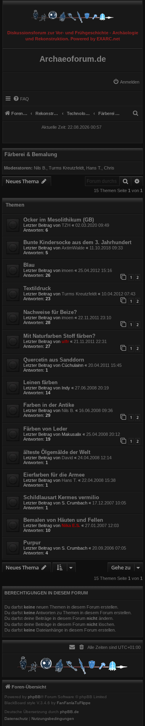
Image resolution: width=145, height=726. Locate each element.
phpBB (34, 697)
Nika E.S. (71, 525)
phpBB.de (69, 712)
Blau (29, 265)
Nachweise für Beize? (50, 312)
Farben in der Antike (48, 405)
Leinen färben (40, 382)
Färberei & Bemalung (30, 154)
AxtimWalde (73, 247)
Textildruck (37, 288)
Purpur (32, 543)
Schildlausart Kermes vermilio (61, 497)
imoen (67, 270)
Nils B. (40, 167)
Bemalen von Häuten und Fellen (63, 520)
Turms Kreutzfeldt (66, 167)
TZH (66, 225)
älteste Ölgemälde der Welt (56, 452)
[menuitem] (126, 82)
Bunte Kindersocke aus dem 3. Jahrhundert (77, 242)
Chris (109, 167)
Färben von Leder (45, 429)
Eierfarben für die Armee (54, 475)
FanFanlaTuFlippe (74, 703)
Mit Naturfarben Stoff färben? (59, 336)
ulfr (65, 341)
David (67, 457)
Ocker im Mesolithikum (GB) (58, 220)
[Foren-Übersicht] (72, 14)
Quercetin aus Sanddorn (53, 360)
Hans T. (94, 167)
